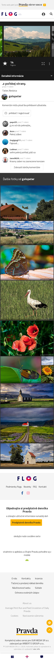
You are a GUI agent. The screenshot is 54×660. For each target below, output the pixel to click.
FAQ (35, 486)
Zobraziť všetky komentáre (27, 167)
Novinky (27, 486)
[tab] (27, 74)
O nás (14, 578)
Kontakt (43, 486)
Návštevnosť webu (21, 587)
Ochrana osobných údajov (27, 592)
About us (27, 603)
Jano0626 (14, 158)
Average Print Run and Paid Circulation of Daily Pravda (27, 609)
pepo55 (13, 122)
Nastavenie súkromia (33, 615)
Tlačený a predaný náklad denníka (27, 583)
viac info (36, 649)
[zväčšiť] (43, 63)
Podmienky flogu (14, 486)
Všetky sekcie (35, 4)
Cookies (14, 615)
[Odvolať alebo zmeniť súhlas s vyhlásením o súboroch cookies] (49, 623)
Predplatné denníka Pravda (26, 522)
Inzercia (38, 578)
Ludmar (13, 149)
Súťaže (38, 587)
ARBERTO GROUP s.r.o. (33, 643)
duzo (12, 131)
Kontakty (26, 578)
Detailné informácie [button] (13, 76)
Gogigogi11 (15, 140)
